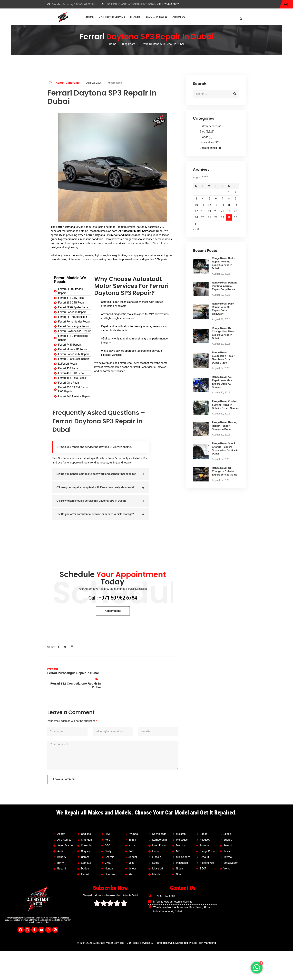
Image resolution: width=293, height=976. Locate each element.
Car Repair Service (112, 17)
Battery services (209, 126)
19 (209, 211)
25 (202, 217)
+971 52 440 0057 (168, 4)
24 (196, 217)
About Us (178, 17)
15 (229, 204)
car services (207, 142)
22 (229, 211)
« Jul (196, 229)
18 (202, 211)
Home (90, 17)
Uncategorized (208, 147)
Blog (202, 131)
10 (196, 204)
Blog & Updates (156, 17)
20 (215, 211)
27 (215, 217)
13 (215, 204)
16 (235, 204)
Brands (135, 17)
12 (209, 204)
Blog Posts (128, 44)
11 (202, 204)
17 (196, 211)
